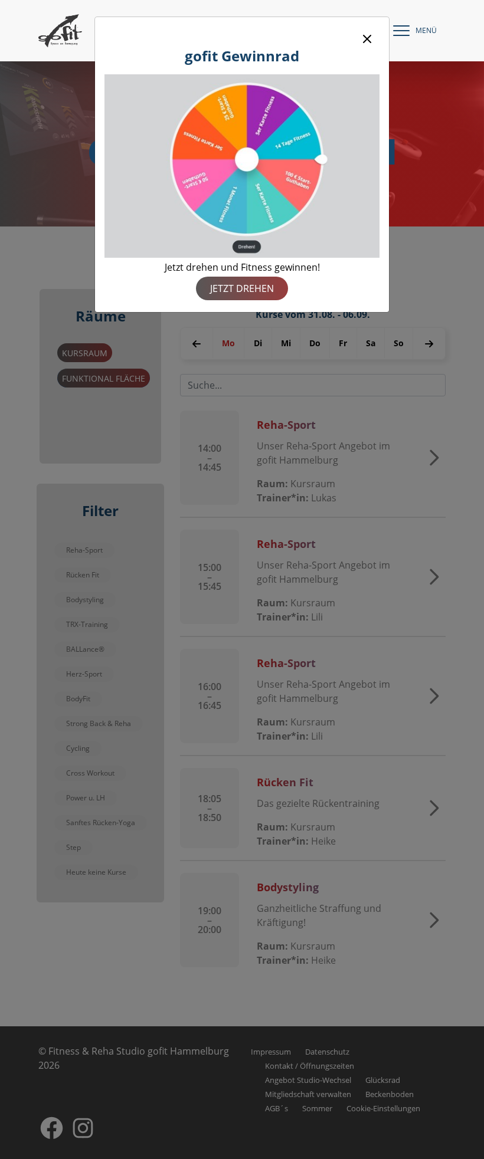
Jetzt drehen (242, 288)
